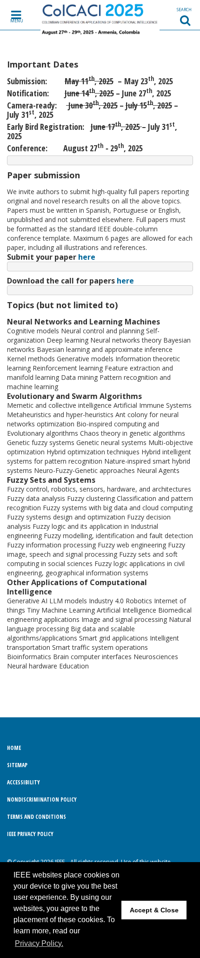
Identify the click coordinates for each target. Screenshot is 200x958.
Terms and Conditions (36, 817)
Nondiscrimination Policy (42, 799)
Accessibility (23, 782)
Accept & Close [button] (154, 910)
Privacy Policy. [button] (39, 943)
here (86, 257)
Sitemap (17, 765)
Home (14, 748)
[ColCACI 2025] (100, 18)
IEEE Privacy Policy (30, 834)
